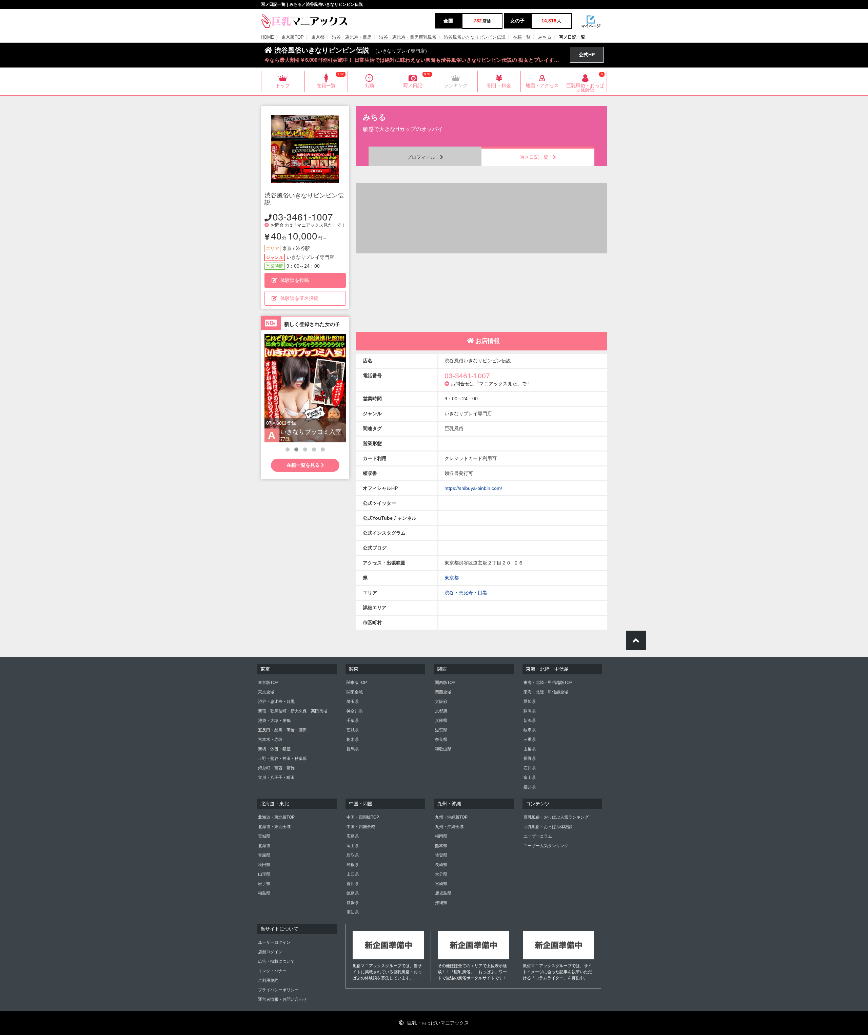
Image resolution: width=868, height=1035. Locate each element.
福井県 (530, 787)
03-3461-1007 (303, 216)
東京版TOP (292, 37)
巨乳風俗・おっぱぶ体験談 (548, 826)
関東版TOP (357, 682)
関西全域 (443, 692)
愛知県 (530, 701)
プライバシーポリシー (278, 990)
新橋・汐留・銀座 (274, 749)
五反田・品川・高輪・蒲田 (282, 730)
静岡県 (530, 711)
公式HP (587, 54)
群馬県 (353, 749)
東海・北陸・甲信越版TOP (548, 682)
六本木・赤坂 (270, 739)
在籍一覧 (522, 37)
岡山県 (353, 845)
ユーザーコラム (538, 836)
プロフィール (423, 157)
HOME (267, 37)
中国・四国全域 (361, 826)
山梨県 (530, 749)
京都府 (441, 711)
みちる (544, 37)
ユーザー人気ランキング (546, 845)
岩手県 (264, 883)
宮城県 (264, 836)
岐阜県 (530, 730)
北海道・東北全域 (274, 826)
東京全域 (266, 692)
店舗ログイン (270, 952)
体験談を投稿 (294, 280)
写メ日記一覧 (536, 157)
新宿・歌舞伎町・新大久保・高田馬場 (292, 711)
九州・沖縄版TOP (451, 817)
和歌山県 (443, 749)
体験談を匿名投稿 (299, 298)
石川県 (530, 768)
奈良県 (441, 739)
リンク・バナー (272, 971)
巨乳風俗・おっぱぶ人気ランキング (556, 817)
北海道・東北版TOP (276, 817)
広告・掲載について (276, 961)
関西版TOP (445, 682)
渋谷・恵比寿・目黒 (352, 37)
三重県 (530, 739)
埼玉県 (353, 701)
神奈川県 (355, 711)
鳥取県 (353, 855)
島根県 (353, 864)
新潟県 (530, 720)
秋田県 (264, 864)
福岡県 (441, 836)
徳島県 (353, 893)
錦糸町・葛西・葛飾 (276, 768)
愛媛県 (353, 902)
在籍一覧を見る (304, 465)
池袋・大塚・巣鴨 (274, 720)
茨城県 (353, 730)
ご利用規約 (268, 980)
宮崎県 (441, 883)
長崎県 (441, 864)
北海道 (264, 845)
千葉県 (353, 720)
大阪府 (441, 701)
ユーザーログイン (274, 942)
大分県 (441, 874)
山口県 (353, 874)
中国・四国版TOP (363, 817)
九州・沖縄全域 (449, 826)
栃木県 (353, 739)
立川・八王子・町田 (276, 777)
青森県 (264, 855)
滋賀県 (441, 730)
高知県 (353, 912)
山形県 (264, 874)
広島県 (353, 836)
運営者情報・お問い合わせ (282, 999)
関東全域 (355, 692)
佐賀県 (441, 855)
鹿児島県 (443, 893)
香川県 (353, 883)
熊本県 (441, 845)
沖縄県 (441, 902)
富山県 (530, 777)
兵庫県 (441, 720)
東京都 (317, 37)
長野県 (530, 758)
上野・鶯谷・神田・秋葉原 (282, 758)
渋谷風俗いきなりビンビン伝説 (475, 37)
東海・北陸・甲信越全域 (546, 692)
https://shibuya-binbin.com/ (473, 488)
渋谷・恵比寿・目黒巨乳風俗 (407, 37)
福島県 (264, 893)
